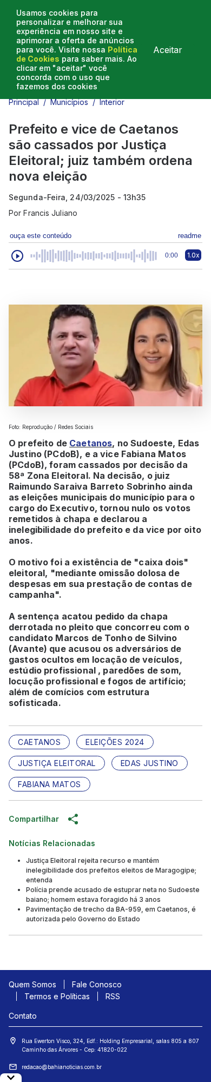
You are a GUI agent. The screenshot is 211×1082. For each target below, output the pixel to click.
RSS (113, 996)
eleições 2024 (114, 742)
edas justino (150, 763)
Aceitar (167, 49)
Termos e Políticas (57, 996)
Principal (24, 102)
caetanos (39, 742)
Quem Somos (32, 984)
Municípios (69, 102)
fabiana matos (49, 784)
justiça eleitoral (57, 763)
